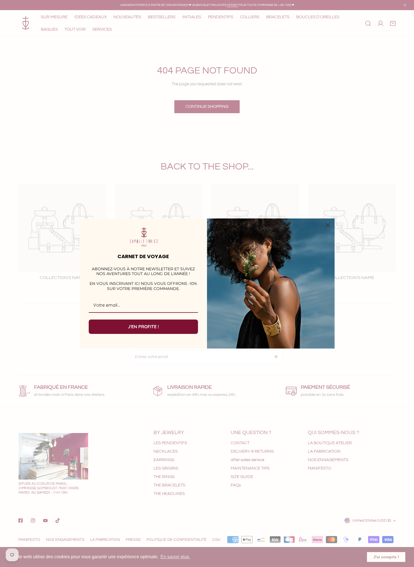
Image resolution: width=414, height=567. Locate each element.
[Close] (328, 225)
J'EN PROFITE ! (143, 326)
